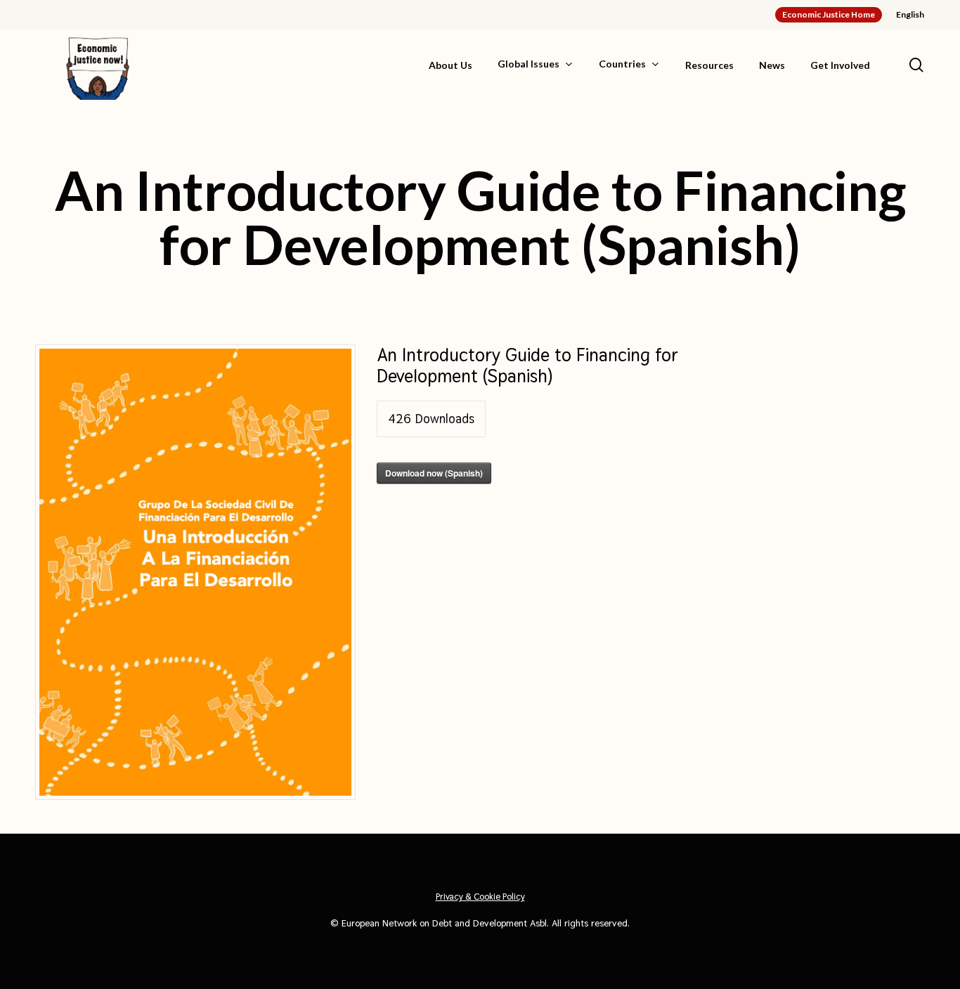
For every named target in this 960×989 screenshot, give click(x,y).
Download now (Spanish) (434, 473)
